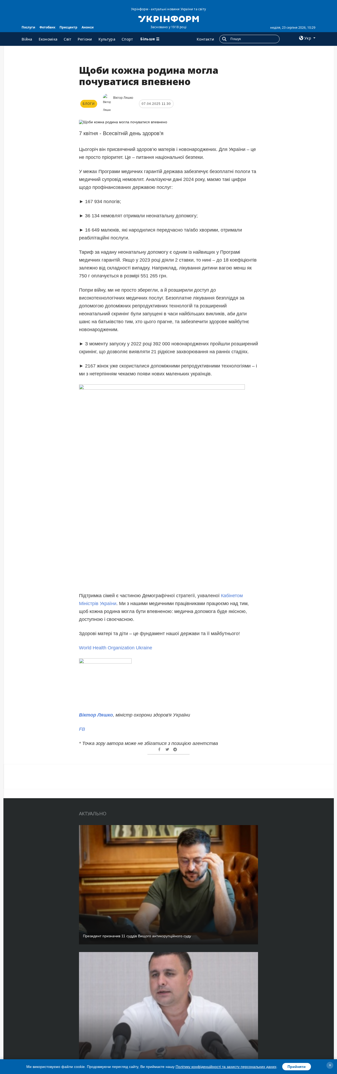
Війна (27, 39)
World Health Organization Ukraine (115, 647)
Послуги (28, 27)
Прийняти (297, 1067)
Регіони (85, 39)
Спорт (127, 39)
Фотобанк (47, 27)
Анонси (88, 27)
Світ (67, 39)
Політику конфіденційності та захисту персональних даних (226, 1067)
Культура (106, 39)
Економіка (48, 39)
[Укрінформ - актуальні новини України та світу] (168, 18)
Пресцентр (68, 27)
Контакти (205, 39)
